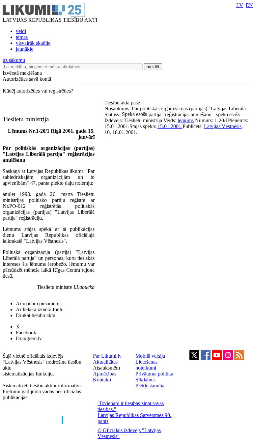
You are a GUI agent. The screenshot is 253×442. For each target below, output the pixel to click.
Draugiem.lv (29, 338)
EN (249, 5)
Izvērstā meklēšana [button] (22, 73)
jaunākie (24, 49)
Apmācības (104, 373)
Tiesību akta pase (122, 102)
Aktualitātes (105, 362)
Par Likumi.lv (107, 356)
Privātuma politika (154, 373)
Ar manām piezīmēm (37, 303)
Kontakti (102, 379)
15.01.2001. (170, 126)
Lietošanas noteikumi (146, 365)
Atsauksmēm (106, 368)
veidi (21, 31)
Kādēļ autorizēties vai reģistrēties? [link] (38, 91)
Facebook (26, 332)
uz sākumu (14, 60)
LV (239, 5)
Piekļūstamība (149, 385)
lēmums (186, 120)
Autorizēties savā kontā (27, 79)
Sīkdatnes (145, 379)
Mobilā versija (150, 356)
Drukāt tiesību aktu (35, 315)
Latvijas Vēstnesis (222, 126)
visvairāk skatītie (33, 43)
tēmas (22, 37)
